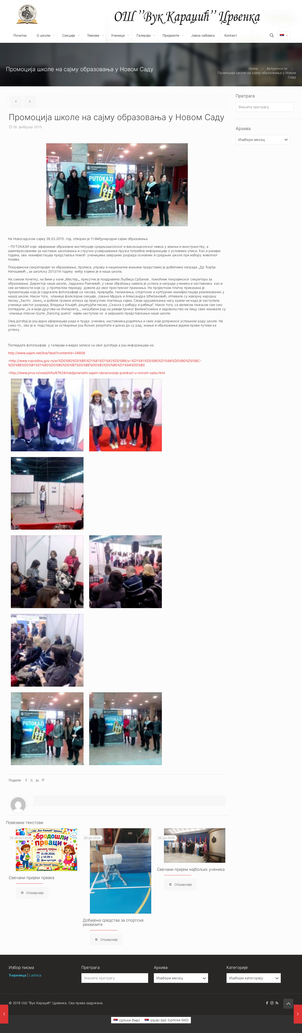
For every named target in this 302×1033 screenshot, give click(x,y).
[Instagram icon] (272, 1003)
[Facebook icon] (267, 1003)
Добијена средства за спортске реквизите (113, 922)
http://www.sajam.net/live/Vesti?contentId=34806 (46, 353)
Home (253, 68)
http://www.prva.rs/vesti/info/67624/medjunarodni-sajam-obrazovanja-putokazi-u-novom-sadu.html (87, 373)
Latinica (35, 975)
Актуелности (277, 68)
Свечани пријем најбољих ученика (191, 869)
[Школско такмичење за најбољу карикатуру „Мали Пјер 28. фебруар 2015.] (298, 1014)
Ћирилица (17, 975)
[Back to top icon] (288, 1004)
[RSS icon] (277, 1003)
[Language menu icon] (283, 35)
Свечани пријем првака (31, 877)
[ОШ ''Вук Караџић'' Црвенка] (27, 14)
